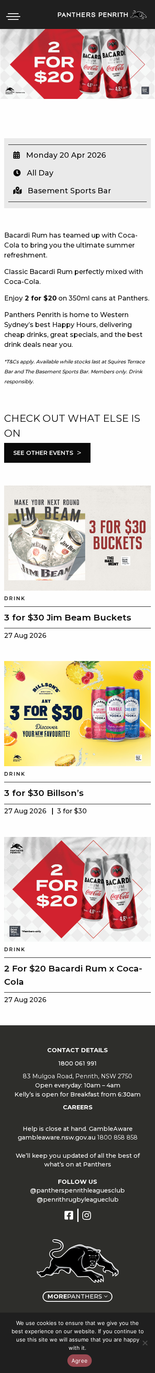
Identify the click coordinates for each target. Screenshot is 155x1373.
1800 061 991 (77, 1063)
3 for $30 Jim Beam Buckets (67, 617)
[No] (145, 1343)
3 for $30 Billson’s (43, 793)
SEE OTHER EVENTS (47, 453)
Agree (80, 1360)
